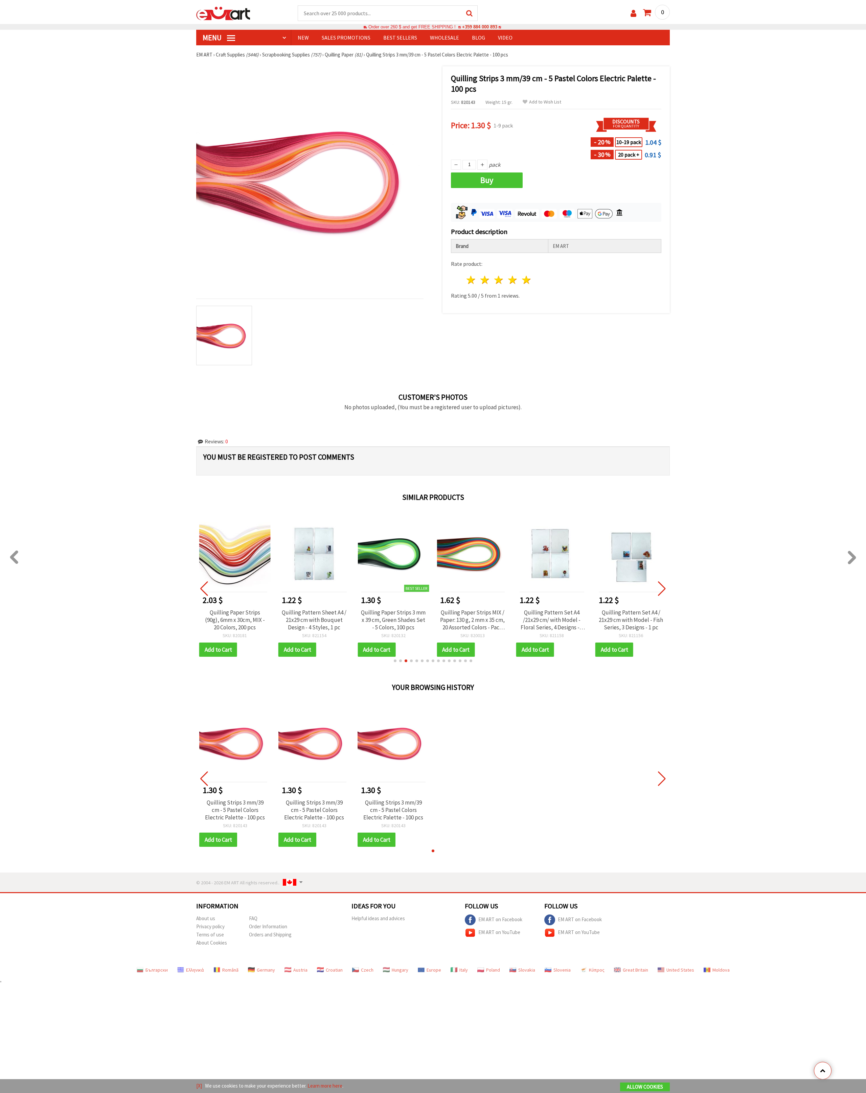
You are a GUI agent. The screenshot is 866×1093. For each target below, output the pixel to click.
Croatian (334, 970)
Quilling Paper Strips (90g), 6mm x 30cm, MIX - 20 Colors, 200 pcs (235, 620)
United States (680, 970)
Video (505, 37)
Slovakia (526, 970)
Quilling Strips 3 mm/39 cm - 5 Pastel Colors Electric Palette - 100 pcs (235, 810)
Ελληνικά (195, 970)
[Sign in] (633, 13)
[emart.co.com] (223, 13)
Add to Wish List (545, 101)
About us (205, 918)
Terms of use (210, 934)
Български (156, 970)
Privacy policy (210, 926)
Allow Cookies (645, 1087)
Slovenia (562, 970)
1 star (471, 280)
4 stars (513, 280)
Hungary (400, 970)
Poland (493, 970)
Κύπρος (597, 970)
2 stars (485, 280)
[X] (199, 1086)
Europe (434, 970)
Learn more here (324, 1086)
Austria (300, 970)
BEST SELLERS (400, 37)
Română (230, 970)
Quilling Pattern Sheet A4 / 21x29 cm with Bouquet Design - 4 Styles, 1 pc (314, 620)
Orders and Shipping (270, 934)
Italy (463, 970)
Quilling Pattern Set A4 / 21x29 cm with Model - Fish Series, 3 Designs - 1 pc (631, 620)
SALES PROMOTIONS (346, 37)
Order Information (268, 926)
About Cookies (211, 942)
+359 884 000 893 (479, 26)
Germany (266, 970)
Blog (478, 37)
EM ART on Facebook (500, 919)
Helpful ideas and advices (378, 918)
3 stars (499, 280)
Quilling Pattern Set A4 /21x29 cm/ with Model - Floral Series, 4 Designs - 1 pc (552, 620)
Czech (367, 970)
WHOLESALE (444, 37)
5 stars (526, 280)
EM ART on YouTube (499, 932)
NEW (303, 37)
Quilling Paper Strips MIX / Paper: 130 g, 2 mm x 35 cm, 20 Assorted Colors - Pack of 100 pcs (472, 620)
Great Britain (635, 970)
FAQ (253, 918)
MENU (213, 37)
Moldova (721, 970)
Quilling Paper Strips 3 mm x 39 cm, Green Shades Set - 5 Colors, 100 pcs (393, 620)
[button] (395, 660)
